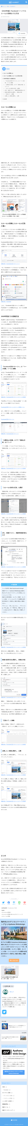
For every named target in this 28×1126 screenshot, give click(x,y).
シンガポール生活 (7, 1101)
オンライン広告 (7, 1092)
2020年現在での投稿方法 (9, 78)
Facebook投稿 (6, 912)
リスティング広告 (9, 1098)
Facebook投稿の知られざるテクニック (12, 914)
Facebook (10, 908)
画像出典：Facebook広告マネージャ (10, 433)
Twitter (4, 1014)
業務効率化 (6, 1104)
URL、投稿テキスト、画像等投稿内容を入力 (15, 90)
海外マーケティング (8, 1110)
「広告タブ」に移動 (9, 94)
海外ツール (6, 1107)
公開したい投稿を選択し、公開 (12, 96)
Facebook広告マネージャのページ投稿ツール (13, 407)
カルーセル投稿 (6, 916)
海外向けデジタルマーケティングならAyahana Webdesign (14, 1072)
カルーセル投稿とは (8, 73)
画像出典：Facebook (6, 301)
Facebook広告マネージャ (7, 419)
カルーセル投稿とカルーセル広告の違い (13, 75)
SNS (16, 908)
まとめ (5, 99)
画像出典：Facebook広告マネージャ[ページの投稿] (13, 397)
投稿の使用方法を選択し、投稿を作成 (13, 92)
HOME (14, 1120)
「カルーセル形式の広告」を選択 (12, 88)
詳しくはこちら (14, 960)
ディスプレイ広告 (9, 1095)
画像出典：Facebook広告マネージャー (10, 263)
